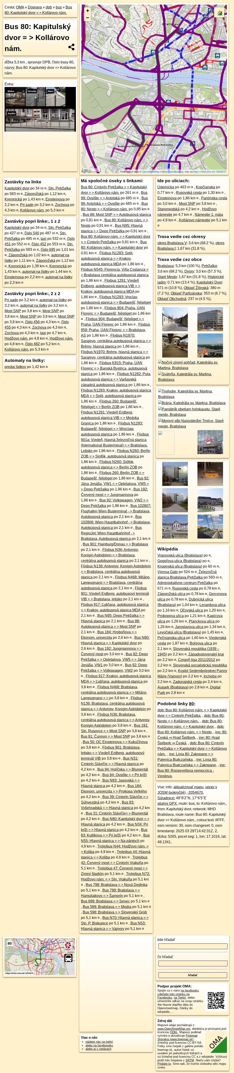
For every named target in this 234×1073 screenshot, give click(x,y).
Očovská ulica (191, 610)
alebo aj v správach (98, 1049)
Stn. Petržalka (59, 188)
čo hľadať (165, 957)
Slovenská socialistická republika (200, 665)
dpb (49, 7)
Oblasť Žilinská (196, 288)
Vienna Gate (167, 572)
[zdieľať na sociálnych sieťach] (72, 47)
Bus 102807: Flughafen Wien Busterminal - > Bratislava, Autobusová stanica (116, 511)
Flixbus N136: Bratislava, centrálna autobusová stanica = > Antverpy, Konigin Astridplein (113, 703)
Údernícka (165, 187)
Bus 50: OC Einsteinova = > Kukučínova (115, 742)
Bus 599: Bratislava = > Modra (107, 907)
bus (59, 7)
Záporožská (34, 194)
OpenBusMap (175, 171)
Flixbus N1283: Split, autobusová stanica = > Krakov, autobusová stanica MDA (107, 258)
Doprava (35, 7)
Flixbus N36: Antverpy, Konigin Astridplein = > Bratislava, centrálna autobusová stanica (110, 555)
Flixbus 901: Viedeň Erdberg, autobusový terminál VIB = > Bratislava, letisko (115, 593)
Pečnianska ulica (171, 638)
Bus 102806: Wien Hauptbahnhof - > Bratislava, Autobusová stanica (116, 522)
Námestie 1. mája (209, 215)
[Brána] (191, 403)
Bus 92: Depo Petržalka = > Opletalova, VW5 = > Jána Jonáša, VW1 (114, 659)
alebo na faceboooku (99, 1045)
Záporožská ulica (171, 594)
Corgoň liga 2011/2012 (196, 660)
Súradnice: (166, 798)
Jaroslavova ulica (189, 627)
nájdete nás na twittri (99, 1041)
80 (191, 703)
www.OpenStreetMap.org (173, 1028)
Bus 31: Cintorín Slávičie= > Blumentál (117, 813)
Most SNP (13, 311)
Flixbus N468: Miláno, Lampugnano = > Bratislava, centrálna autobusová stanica (115, 582)
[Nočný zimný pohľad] (192, 368)
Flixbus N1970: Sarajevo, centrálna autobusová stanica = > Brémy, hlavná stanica (116, 340)
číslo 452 (39, 244)
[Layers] (219, 12)
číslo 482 (32, 344)
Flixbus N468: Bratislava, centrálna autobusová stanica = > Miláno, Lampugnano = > (114, 692)
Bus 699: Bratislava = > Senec (105, 901)
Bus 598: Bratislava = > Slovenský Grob (115, 912)
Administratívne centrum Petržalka (185, 583)
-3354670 (195, 792)
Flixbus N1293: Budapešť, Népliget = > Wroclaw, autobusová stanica (112, 428)
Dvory (189, 271)
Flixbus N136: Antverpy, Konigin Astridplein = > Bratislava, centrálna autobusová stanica (116, 571)
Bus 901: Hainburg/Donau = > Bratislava (115, 544)
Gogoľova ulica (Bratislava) (179, 561)
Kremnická (13, 199)
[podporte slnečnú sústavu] (40, 130)
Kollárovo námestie (194, 220)
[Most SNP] (210, 538)
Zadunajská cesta (187, 682)
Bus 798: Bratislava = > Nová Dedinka (116, 885)
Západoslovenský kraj (206, 654)
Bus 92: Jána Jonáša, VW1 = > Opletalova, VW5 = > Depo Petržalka (115, 483)
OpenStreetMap (151, 171)
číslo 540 (31, 233)
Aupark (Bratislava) (173, 687)
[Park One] (174, 485)
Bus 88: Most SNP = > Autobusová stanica (117, 215)
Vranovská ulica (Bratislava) (180, 555)
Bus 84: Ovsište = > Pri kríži (124, 775)
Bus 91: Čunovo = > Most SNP (105, 736)
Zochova (62, 205)
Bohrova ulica (201, 643)
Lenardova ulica (212, 605)
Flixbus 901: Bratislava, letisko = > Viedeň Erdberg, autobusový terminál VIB (112, 752)
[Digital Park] (210, 331)
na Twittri (180, 997)
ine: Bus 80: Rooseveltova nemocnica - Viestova (191, 770)
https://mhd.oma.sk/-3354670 (209, 171)
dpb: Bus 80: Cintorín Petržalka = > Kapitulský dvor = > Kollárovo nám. (192, 748)
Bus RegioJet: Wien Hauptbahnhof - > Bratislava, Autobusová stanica (111, 533)
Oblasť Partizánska (186, 293)
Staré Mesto (167, 277)
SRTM (190, 1060)
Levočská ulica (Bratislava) (179, 632)
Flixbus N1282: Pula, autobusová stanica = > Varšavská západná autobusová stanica (116, 379)
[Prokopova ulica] (174, 331)
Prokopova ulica (170, 616)
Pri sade (27, 205)
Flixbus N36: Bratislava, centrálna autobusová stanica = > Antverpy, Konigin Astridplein (115, 720)
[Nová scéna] (210, 453)
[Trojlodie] (192, 397)
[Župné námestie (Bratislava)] (210, 485)
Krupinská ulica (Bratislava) (179, 566)
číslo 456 (32, 322)
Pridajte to (164, 1063)
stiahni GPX (167, 803)
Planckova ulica (202, 621)
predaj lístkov (15, 367)
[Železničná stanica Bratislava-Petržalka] (174, 357)
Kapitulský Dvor (209, 282)
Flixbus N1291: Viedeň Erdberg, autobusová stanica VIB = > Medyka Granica (110, 417)
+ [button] (87, 11)
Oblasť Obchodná (171, 299)
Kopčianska (205, 187)
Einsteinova (55, 199)
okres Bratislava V (172, 243)
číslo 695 (48, 250)
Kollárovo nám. (32, 210)
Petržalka (209, 266)
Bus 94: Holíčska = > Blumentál (122, 769)
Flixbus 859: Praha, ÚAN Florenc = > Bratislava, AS (115, 329)
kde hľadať (166, 940)
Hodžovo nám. (16, 338)
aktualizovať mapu (188, 787)
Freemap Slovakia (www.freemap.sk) (177, 1037)
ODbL (174, 1032)
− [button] (87, 18)
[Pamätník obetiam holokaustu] (192, 415)
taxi (43, 239)
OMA (20, 7)
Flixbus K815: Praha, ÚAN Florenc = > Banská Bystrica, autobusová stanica (114, 368)
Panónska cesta (214, 198)
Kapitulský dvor (17, 188)
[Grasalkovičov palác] (174, 538)
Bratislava (165, 266)
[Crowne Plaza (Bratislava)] (210, 512)
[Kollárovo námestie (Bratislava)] (174, 512)
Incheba (210, 676)
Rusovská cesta (189, 193)
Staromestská (168, 209)
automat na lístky (35, 272)
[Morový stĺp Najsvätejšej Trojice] (192, 426)
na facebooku (190, 990)
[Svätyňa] (192, 380)
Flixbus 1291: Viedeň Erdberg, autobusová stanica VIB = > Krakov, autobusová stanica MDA (110, 286)
